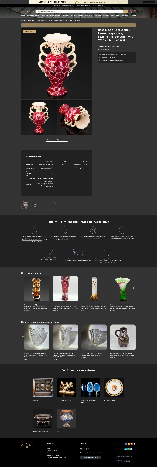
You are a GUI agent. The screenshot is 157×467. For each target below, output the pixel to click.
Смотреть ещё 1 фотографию (57, 140)
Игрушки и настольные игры (111, 15)
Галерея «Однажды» (27, 20)
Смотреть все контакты (90, 457)
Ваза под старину (76, 20)
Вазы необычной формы (61, 20)
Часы (86, 15)
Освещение (65, 15)
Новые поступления (27, 15)
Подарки (38, 15)
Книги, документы (95, 15)
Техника (133, 15)
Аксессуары (125, 15)
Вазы (50, 20)
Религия (57, 15)
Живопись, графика (77, 15)
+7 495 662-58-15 (84, 448)
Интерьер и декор (48, 15)
